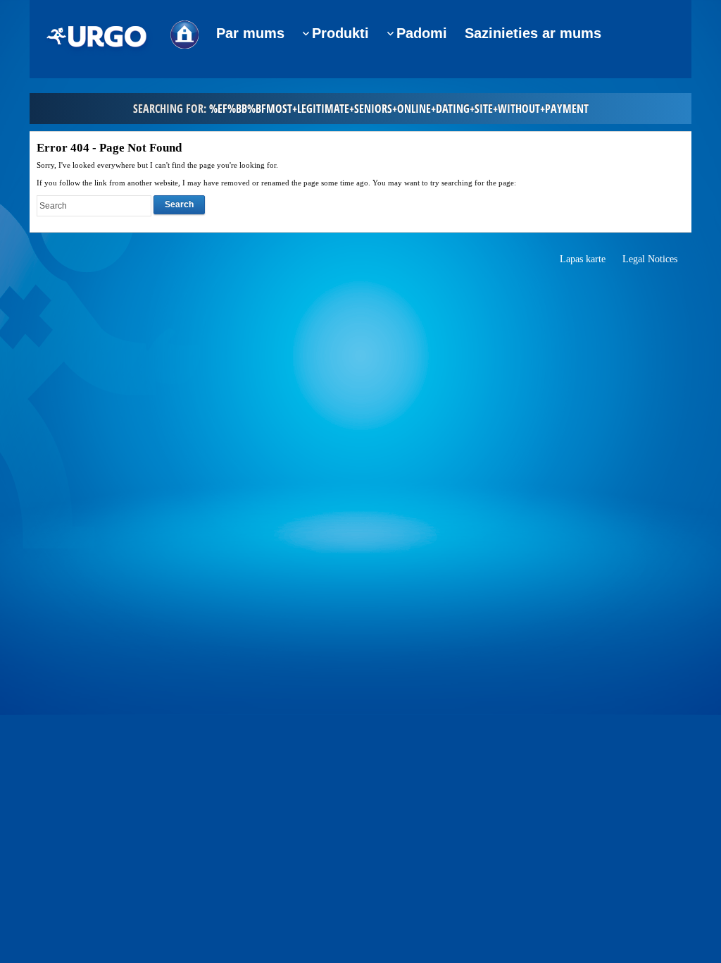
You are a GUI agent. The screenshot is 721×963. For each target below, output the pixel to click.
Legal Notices (649, 259)
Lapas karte (583, 259)
